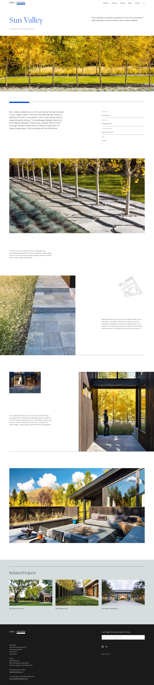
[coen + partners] (17, 3)
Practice (114, 3)
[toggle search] (143, 3)
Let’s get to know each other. (116, 632)
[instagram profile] (103, 647)
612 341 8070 (13, 651)
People (122, 3)
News (130, 3)
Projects (106, 3)
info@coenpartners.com (16, 672)
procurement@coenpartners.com (18, 678)
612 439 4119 (13, 654)
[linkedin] (106, 647)
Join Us (137, 3)
